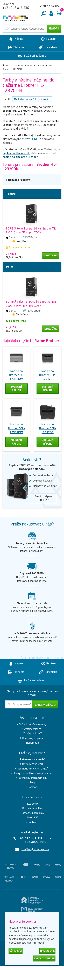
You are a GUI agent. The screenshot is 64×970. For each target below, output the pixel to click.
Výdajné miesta (32, 729)
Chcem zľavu (45, 704)
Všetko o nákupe (49, 6)
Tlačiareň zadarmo (34, 55)
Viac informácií (35, 942)
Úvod (7, 65)
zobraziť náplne (16, 388)
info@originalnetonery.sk (35, 849)
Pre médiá (32, 817)
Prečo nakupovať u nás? (33, 759)
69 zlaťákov (22, 314)
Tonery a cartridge (23, 65)
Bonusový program (32, 738)
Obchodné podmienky (32, 813)
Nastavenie (47, 951)
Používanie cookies (32, 808)
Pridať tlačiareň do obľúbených (34, 99)
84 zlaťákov (22, 241)
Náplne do (16, 375)
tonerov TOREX (29, 139)
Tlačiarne (18, 47)
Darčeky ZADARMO (32, 764)
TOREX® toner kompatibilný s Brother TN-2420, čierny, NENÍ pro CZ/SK (31, 230)
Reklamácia (32, 743)
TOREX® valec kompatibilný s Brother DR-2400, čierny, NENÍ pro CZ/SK (31, 303)
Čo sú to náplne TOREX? (43, 498)
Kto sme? (32, 804)
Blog (32, 782)
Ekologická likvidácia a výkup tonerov (32, 773)
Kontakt (32, 822)
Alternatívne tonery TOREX (32, 769)
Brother (40, 65)
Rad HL (52, 65)
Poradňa (32, 787)
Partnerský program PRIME (32, 778)
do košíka (50, 255)
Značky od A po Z (32, 733)
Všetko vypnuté (44, 958)
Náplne (18, 38)
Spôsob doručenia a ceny (32, 724)
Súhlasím (15, 951)
